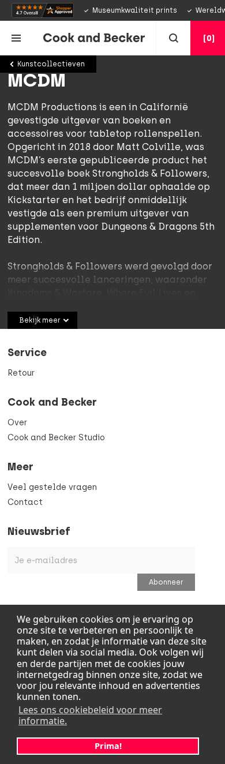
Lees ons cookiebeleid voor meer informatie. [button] (90, 715)
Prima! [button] (108, 745)
